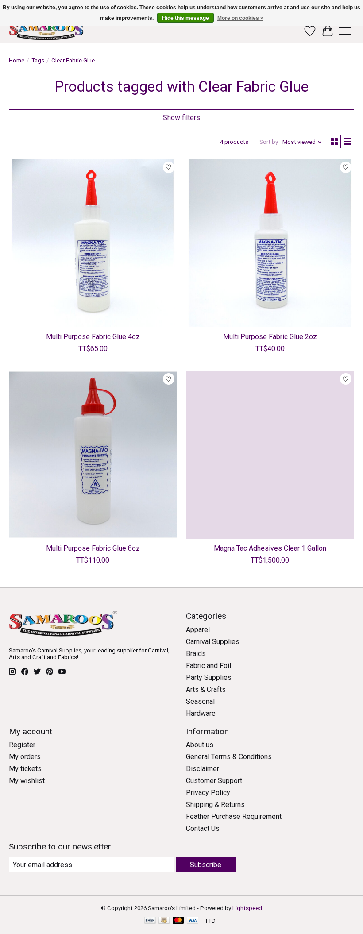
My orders (25, 757)
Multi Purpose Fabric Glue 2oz (270, 336)
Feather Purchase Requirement (234, 816)
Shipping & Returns (215, 804)
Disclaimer (202, 768)
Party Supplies (209, 677)
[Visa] (192, 921)
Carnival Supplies (212, 641)
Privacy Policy (208, 792)
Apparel (198, 629)
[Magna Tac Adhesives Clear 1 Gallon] (270, 455)
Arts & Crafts (206, 689)
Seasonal (200, 701)
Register (22, 745)
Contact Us (203, 828)
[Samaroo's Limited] (47, 31)
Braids (196, 653)
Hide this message (185, 18)
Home (16, 60)
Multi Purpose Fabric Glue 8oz (93, 548)
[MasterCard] (178, 921)
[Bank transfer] (150, 921)
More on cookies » (240, 18)
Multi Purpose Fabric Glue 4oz (93, 336)
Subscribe (205, 865)
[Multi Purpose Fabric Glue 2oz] (270, 243)
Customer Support (214, 780)
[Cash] (164, 921)
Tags (37, 60)
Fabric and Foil (208, 665)
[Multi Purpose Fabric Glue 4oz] (93, 243)
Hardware (201, 713)
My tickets (25, 768)
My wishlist (27, 780)
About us (199, 745)
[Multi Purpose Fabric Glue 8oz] (93, 455)
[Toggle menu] (345, 31)
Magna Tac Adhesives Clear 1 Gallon (270, 548)
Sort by (268, 142)
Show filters (181, 117)
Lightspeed (247, 908)
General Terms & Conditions (229, 757)
